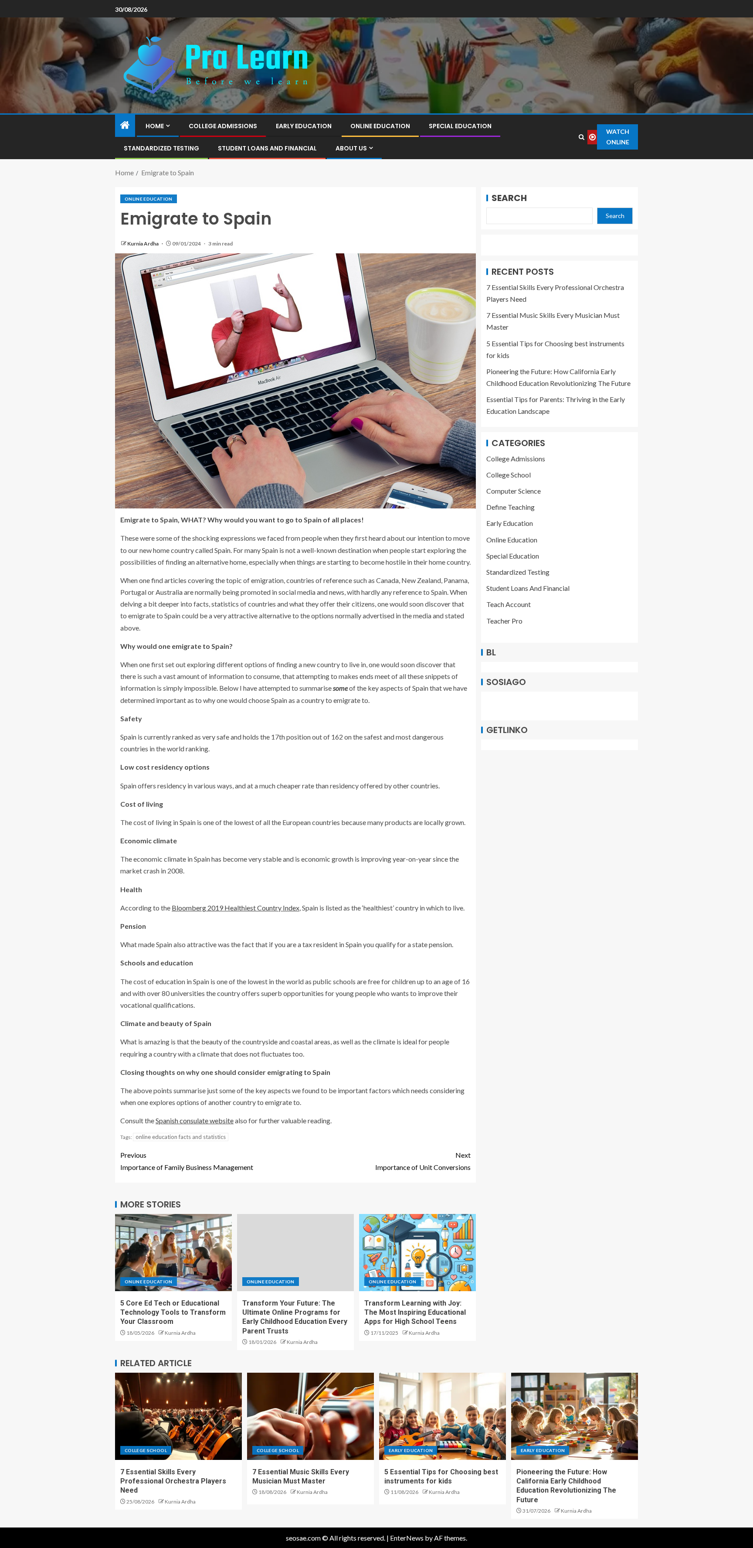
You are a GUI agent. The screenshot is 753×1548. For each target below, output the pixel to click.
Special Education (460, 126)
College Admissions (223, 126)
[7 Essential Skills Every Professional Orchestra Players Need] (178, 1416)
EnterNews (407, 1538)
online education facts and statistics (181, 1136)
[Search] (581, 137)
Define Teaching (510, 507)
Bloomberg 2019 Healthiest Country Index (235, 908)
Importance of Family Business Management (186, 1161)
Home (155, 126)
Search (509, 198)
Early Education (304, 126)
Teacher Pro (504, 621)
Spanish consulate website (195, 1120)
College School (508, 475)
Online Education (380, 126)
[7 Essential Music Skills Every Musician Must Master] (310, 1416)
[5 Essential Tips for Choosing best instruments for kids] (442, 1416)
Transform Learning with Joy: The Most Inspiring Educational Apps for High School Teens (415, 1312)
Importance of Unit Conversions (423, 1161)
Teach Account (508, 604)
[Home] (125, 125)
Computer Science (513, 491)
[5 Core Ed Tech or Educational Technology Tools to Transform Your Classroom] (173, 1252)
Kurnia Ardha (143, 243)
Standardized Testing (161, 148)
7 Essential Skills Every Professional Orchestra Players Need (173, 1481)
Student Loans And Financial (267, 148)
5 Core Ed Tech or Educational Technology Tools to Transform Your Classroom (173, 1312)
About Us (351, 148)
